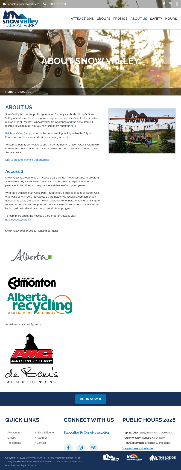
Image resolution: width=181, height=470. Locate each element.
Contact (41, 442)
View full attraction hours (137, 448)
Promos (120, 18)
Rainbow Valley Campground (22, 133)
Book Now (89, 399)
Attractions (82, 18)
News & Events (45, 432)
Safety (156, 18)
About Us (138, 18)
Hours (171, 18)
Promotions (14, 442)
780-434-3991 (57, 3)
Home (9, 91)
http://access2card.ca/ (19, 219)
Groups (103, 18)
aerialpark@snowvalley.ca (23, 3)
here (73, 125)
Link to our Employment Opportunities (27, 159)
